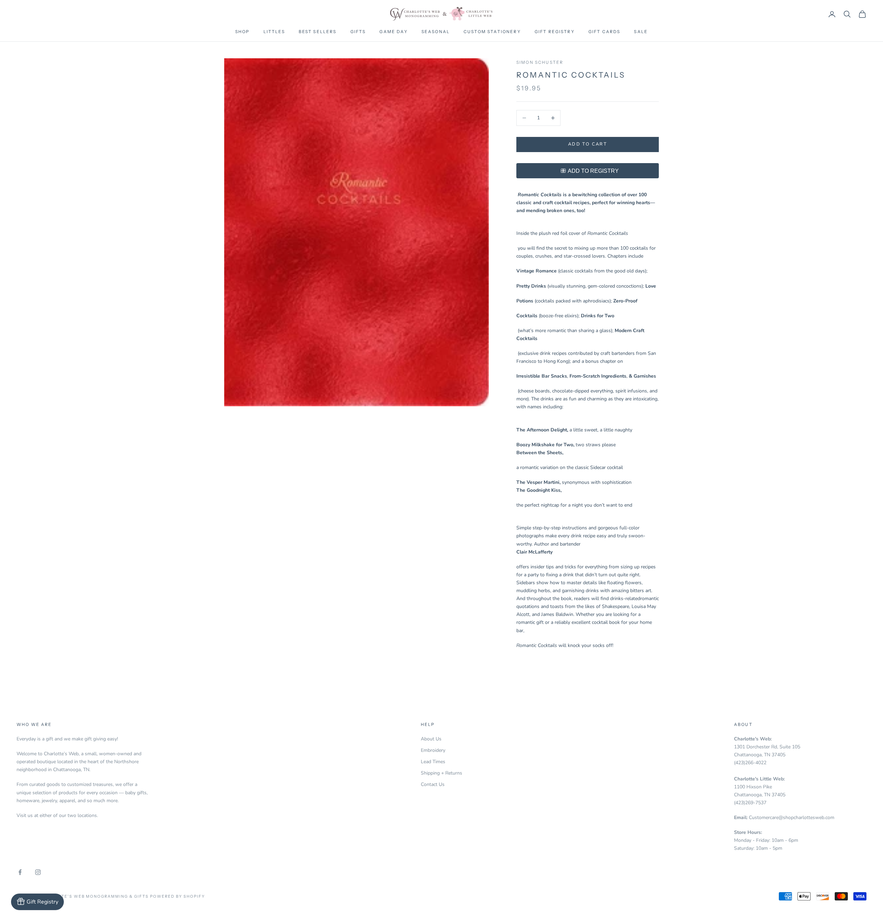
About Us (431, 739)
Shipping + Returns (441, 773)
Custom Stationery (492, 31)
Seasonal (435, 31)
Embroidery (433, 750)
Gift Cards (604, 31)
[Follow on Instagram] (37, 872)
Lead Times (433, 761)
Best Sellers (318, 31)
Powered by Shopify (177, 896)
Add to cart (587, 144)
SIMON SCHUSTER (539, 62)
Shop (242, 31)
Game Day (393, 31)
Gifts (358, 31)
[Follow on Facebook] (20, 872)
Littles (274, 31)
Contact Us (433, 784)
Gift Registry (555, 31)
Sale (641, 31)
